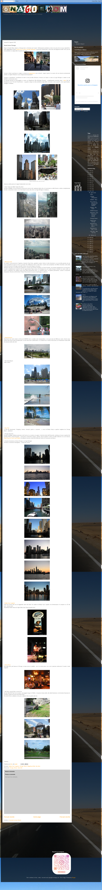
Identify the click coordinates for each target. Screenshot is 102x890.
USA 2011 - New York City (94, 232)
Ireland (89, 147)
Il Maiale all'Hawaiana (93, 197)
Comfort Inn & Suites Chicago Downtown (25, 49)
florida (95, 163)
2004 (90, 249)
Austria (89, 136)
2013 (90, 186)
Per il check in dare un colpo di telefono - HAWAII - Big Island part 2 (90, 286)
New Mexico (96, 153)
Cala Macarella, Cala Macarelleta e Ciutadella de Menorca (90, 257)
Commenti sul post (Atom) (15, 820)
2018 (90, 176)
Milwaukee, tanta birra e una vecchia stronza (94, 214)
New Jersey (90, 153)
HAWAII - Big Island (93, 208)
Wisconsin (93, 161)
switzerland (90, 164)
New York (92, 154)
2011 (90, 191)
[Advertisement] (41, 28)
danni (65, 80)
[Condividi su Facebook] (26, 764)
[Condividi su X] (24, 764)
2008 (90, 241)
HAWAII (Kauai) (94, 210)
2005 (90, 247)
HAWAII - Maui (93, 199)
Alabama (89, 135)
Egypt (95, 140)
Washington (95, 160)
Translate (85, 111)
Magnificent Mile (31, 766)
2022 (90, 172)
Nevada (95, 151)
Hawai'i (94, 144)
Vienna (84, 295)
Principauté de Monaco (93, 156)
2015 (90, 182)
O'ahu (91, 194)
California (95, 136)
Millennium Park (8, 261)
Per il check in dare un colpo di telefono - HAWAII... (94, 203)
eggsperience (32, 73)
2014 (90, 185)
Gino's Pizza (7, 664)
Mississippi (95, 150)
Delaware (91, 139)
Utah (89, 160)
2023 (90, 170)
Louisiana (94, 149)
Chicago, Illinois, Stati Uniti (16, 767)
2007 (90, 243)
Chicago (21, 766)
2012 (90, 188)
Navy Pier (7, 428)
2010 (90, 237)
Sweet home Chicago (93, 221)
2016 (90, 180)
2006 (90, 245)
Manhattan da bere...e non (93, 229)
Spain (95, 159)
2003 (90, 251)
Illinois (25, 766)
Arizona (95, 135)
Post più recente (9, 817)
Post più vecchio (65, 817)
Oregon (89, 155)
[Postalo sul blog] (23, 764)
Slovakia (91, 158)
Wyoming (90, 163)
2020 (90, 174)
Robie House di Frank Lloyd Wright (12, 438)
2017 (90, 178)
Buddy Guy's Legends (10, 603)
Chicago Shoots (94, 218)
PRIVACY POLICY (80, 44)
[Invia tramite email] (21, 764)
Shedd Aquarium (8, 337)
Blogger (73, 877)
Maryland (89, 150)
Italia (96, 147)
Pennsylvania (95, 155)
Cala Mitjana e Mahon (80, 49)
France (89, 141)
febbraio (93, 235)
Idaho (89, 145)
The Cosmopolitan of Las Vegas (89, 276)
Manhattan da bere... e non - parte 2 (94, 225)
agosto (92, 192)
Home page (37, 817)
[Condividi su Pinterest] (27, 764)
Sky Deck (38, 766)
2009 (90, 239)
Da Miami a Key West (87, 304)
